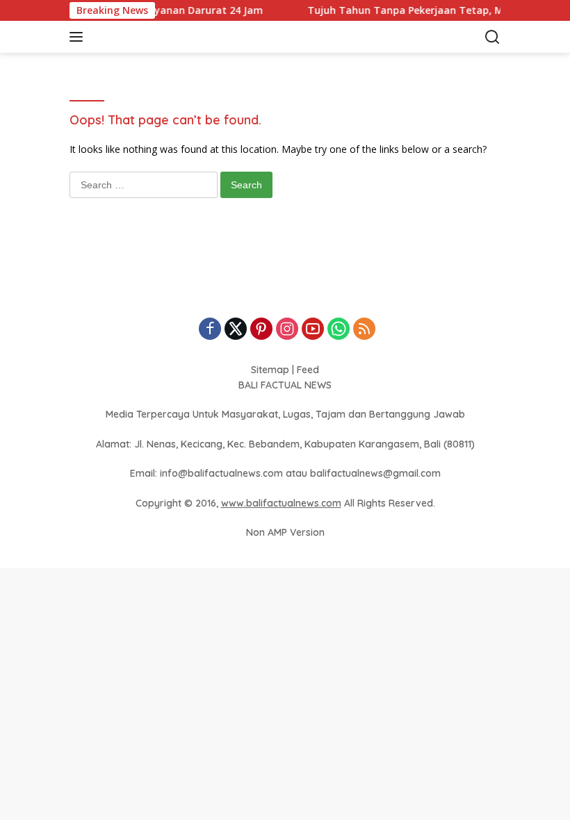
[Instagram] (287, 330)
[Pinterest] (261, 330)
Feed (308, 369)
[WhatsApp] (338, 330)
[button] (79, 37)
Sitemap (270, 369)
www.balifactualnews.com (281, 503)
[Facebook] (210, 330)
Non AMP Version (285, 532)
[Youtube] (313, 330)
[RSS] (364, 330)
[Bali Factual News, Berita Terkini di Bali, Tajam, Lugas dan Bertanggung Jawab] (163, 37)
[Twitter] (236, 330)
